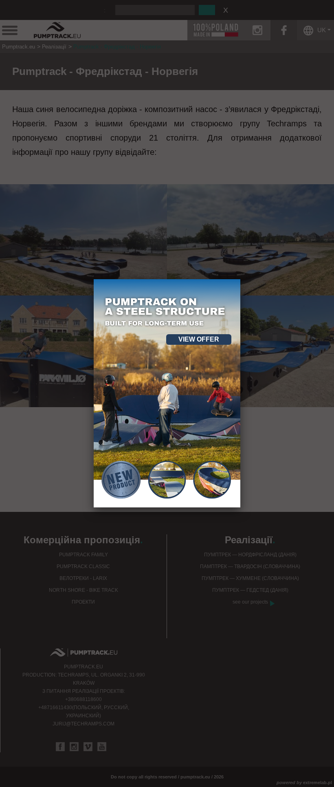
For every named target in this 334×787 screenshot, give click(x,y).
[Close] (240, 279)
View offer (198, 339)
